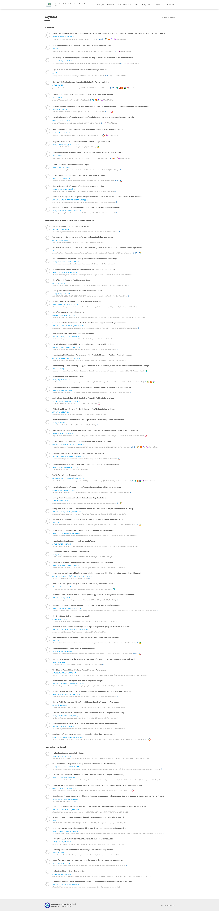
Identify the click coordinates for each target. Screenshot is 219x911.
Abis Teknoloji (165, 905)
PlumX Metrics (121, 39)
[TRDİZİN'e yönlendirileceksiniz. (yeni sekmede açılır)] (125, 64)
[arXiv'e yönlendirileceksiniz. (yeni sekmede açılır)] (120, 88)
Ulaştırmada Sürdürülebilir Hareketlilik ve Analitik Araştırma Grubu (71, 4)
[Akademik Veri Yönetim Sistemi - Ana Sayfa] (47, 905)
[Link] (103, 39)
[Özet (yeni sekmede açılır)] (100, 39)
